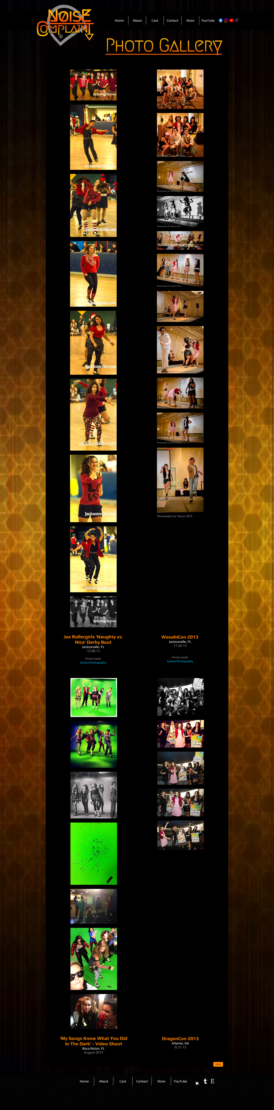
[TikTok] (237, 20)
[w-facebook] (198, 1084)
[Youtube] (231, 20)
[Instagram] (226, 20)
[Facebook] (220, 20)
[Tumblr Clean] (205, 1081)
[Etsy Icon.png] (212, 1081)
